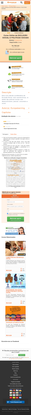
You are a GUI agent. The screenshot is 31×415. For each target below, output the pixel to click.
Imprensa (15, 375)
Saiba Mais (13, 134)
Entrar (27, 2)
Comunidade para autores (15, 383)
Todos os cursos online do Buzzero (15, 386)
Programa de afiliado (15, 381)
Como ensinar (15, 364)
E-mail (8, 199)
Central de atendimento (15, 377)
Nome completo (10, 204)
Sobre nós (15, 371)
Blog (15, 373)
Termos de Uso (5, 409)
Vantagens (5, 134)
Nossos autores (15, 368)
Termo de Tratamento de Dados (23, 409)
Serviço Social (12, 6)
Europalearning (18, 40)
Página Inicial (4, 6)
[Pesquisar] (21, 2)
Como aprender (15, 366)
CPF (8, 208)
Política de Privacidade (17, 358)
